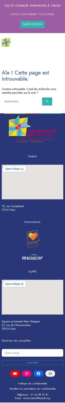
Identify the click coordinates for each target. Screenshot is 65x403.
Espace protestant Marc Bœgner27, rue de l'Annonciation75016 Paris (21, 325)
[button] (59, 53)
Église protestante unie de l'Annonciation (38, 42)
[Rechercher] (47, 101)
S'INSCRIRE (32, 362)
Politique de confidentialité (32, 383)
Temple (32, 156)
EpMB (32, 271)
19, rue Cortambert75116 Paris (13, 208)
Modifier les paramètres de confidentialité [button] (32, 389)
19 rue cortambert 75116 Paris (32, 14)
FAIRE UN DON (32, 24)
